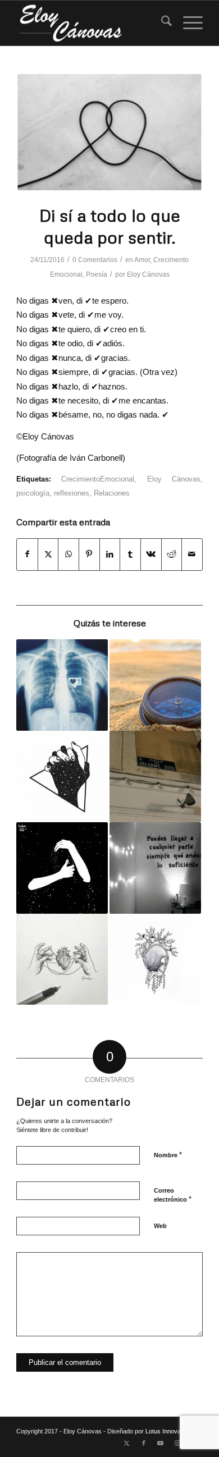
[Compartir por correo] (192, 554)
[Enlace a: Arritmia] (62, 685)
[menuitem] (161, 23)
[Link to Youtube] (160, 1443)
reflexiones (71, 493)
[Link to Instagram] (177, 1443)
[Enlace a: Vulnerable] (155, 959)
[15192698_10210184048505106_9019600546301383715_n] (109, 132)
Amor (142, 260)
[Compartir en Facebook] (27, 554)
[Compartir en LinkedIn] (110, 554)
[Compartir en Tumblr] (130, 554)
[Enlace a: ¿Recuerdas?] (62, 959)
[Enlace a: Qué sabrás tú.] (62, 868)
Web (160, 1225)
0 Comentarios (94, 260)
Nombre (168, 1155)
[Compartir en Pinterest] (89, 554)
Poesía (96, 274)
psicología (32, 493)
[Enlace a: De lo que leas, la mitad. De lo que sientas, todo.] (155, 868)
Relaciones (112, 493)
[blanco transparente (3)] (90, 23)
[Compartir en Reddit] (172, 554)
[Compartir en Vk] (151, 554)
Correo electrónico (172, 1195)
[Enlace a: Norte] (155, 685)
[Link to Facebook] (143, 1443)
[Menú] (187, 23)
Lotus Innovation (167, 1431)
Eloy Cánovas (148, 274)
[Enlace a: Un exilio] (155, 776)
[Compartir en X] (48, 554)
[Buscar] (161, 23)
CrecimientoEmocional (97, 479)
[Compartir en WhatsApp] (68, 554)
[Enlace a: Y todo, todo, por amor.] (62, 776)
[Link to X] (126, 1443)
